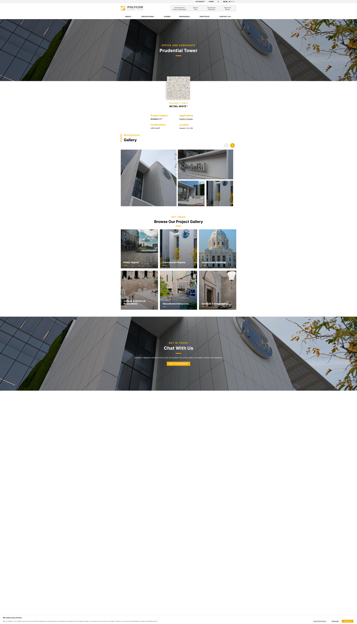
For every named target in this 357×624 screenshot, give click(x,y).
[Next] (232, 145)
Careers (211, 1)
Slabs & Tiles (195, 8)
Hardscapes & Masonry (211, 8)
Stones (167, 16)
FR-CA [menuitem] (232, 1)
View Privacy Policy (319, 621)
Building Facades (186, 119)
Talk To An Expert (178, 364)
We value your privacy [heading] (12, 618)
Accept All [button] (347, 621)
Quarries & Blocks (227, 8)
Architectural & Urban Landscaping (179, 8)
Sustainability (200, 1)
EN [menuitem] (226, 1)
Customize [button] (335, 621)
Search (219, 1)
